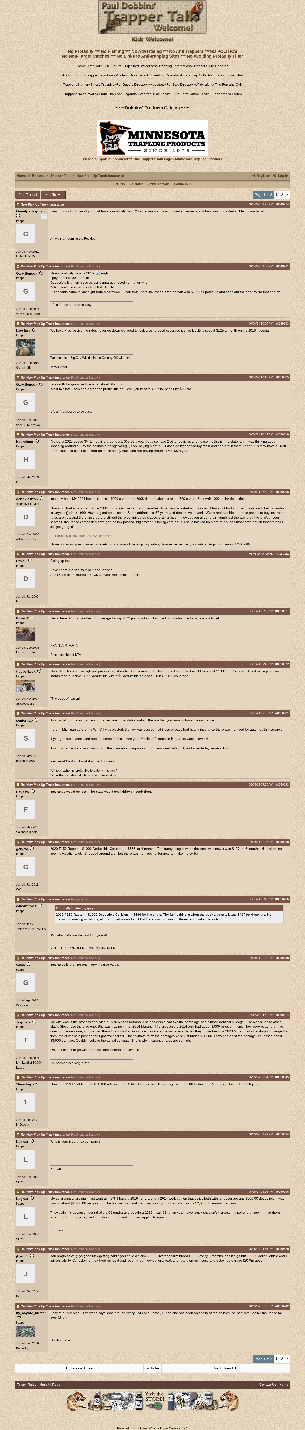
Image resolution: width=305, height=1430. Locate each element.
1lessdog (23, 1084)
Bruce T (22, 618)
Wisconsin (23, 1005)
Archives (144, 94)
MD (18, 601)
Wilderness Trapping (156, 66)
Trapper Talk (61, 176)
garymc (22, 849)
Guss (20, 965)
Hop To (51, 195)
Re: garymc (78, 899)
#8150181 (282, 713)
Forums (38, 176)
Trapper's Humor (75, 84)
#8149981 (282, 266)
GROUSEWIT (26, 906)
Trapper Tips (95, 75)
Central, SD (23, 367)
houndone (24, 442)
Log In (282, 176)
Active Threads (158, 184)
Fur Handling (219, 66)
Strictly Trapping (102, 84)
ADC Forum (112, 66)
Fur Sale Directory (180, 84)
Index (154, 1368)
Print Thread (27, 195)
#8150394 (282, 1134)
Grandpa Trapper (30, 211)
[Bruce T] (25, 640)
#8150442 (282, 1306)
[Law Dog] (25, 355)
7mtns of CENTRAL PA (31, 929)
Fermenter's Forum (227, 94)
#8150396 (282, 1191)
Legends (130, 94)
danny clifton (27, 499)
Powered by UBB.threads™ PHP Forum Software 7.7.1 (152, 1428)
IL (17, 482)
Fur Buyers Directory (132, 84)
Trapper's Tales (74, 94)
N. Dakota (22, 1124)
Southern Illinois (26, 832)
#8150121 (282, 611)
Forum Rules (26, 1384)
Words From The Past (105, 94)
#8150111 (282, 553)
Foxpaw (22, 792)
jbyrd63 (22, 1256)
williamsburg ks (26, 539)
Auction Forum (73, 75)
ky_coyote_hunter (31, 1313)
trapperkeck (26, 671)
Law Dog (23, 330)
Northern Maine (26, 652)
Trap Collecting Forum (207, 75)
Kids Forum (162, 94)
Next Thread (224, 1368)
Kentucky (22, 1348)
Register (262, 176)
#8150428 (282, 1249)
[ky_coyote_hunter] (25, 1336)
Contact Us (267, 1384)
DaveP (21, 561)
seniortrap (24, 720)
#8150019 (282, 434)
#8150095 (282, 492)
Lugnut (22, 1141)
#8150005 (282, 377)
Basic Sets (137, 75)
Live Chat (236, 75)
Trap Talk (95, 66)
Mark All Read (49, 1384)
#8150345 (282, 1077)
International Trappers (190, 66)
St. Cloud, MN (25, 703)
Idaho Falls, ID (25, 256)
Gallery (122, 75)
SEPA (20, 1182)
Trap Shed (131, 66)
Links (111, 75)
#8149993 (282, 323)
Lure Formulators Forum (191, 94)
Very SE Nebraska (28, 314)
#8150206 (282, 899)
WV (18, 889)
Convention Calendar (163, 75)
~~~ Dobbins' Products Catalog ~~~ (152, 107)
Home (81, 66)
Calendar (136, 184)
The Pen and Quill (228, 84)
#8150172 (282, 664)
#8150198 (282, 842)
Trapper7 (23, 1022)
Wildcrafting (204, 84)
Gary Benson (26, 273)
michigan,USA (25, 760)
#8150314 (282, 1015)
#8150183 (282, 784)
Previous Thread (81, 1368)
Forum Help (183, 184)
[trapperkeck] (25, 691)
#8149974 (282, 204)
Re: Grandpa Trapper (85, 266)
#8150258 (282, 958)
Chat (184, 75)
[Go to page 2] (287, 195)
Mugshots (157, 84)
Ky (18, 1296)
